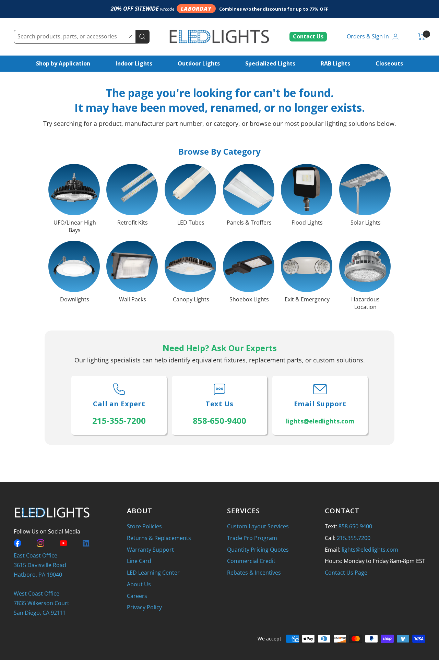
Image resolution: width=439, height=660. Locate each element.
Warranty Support (150, 549)
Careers (137, 596)
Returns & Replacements (159, 538)
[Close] (130, 36)
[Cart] (421, 36)
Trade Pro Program (252, 538)
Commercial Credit (251, 561)
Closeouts (389, 63)
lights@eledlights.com (370, 549)
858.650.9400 (355, 526)
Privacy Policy (144, 607)
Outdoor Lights (199, 63)
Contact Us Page (346, 572)
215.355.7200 (353, 538)
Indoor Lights (134, 63)
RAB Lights (335, 63)
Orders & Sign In (368, 36)
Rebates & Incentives (254, 572)
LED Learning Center (153, 572)
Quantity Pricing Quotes (258, 549)
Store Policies (144, 526)
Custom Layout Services (258, 526)
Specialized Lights (270, 63)
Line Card (139, 561)
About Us (139, 584)
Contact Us (308, 36)
